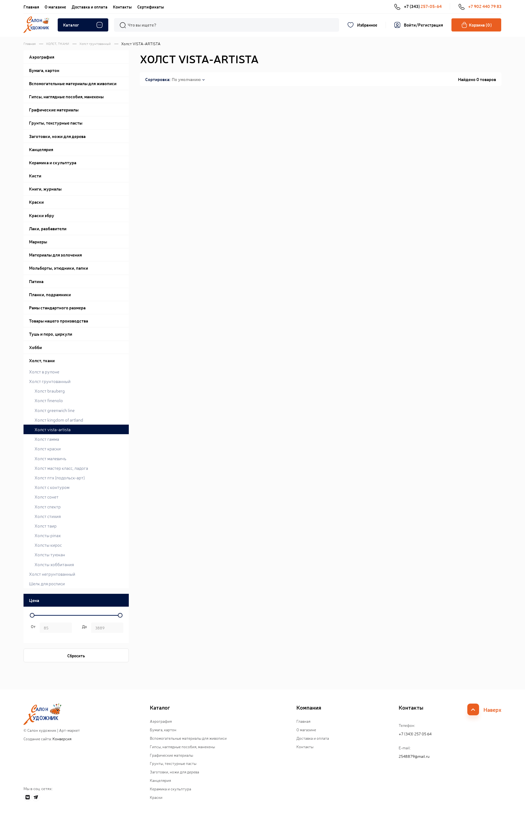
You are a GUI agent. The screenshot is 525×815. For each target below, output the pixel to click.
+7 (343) (423, 6)
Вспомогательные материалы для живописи (188, 738)
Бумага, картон (163, 729)
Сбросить (76, 655)
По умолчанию (186, 79)
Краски (156, 797)
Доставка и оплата (89, 7)
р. (83, 628)
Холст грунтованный (95, 43)
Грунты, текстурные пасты (173, 763)
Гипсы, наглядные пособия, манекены (182, 746)
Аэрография (161, 721)
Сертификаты (150, 7)
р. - (32, 628)
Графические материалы (171, 755)
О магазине (55, 7)
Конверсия (61, 738)
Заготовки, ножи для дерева (174, 771)
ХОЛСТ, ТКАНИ (57, 43)
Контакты (122, 7)
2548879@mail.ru (414, 756)
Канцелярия (160, 780)
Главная (31, 7)
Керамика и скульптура (170, 788)
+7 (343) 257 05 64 (415, 733)
